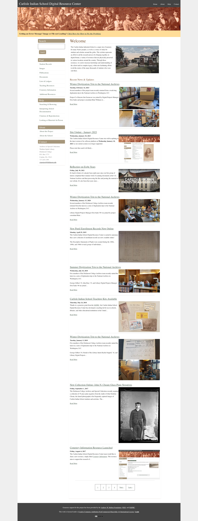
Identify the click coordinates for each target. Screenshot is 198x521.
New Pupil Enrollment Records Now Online (92, 228)
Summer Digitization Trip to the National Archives (95, 267)
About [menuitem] (162, 4)
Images (42, 68)
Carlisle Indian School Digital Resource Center (50, 3)
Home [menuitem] (155, 4)
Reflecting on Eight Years (82, 166)
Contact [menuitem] (176, 4)
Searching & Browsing (48, 104)
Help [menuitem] (169, 4)
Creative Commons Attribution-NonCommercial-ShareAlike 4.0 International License (106, 512)
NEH (124, 507)
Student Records (45, 64)
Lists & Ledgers (45, 81)
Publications (44, 72)
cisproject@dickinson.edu (47, 162)
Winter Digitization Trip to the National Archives (94, 84)
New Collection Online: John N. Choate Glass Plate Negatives (101, 384)
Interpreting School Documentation (46, 110)
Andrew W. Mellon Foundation (111, 507)
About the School (46, 135)
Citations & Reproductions (49, 116)
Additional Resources (47, 94)
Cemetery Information (47, 90)
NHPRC (96, 305)
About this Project (46, 131)
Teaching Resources (46, 85)
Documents (43, 77)
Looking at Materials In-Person (51, 120)
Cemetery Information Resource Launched (91, 447)
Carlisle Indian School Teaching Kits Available (93, 298)
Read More (73, 104)
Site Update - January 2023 (83, 132)
